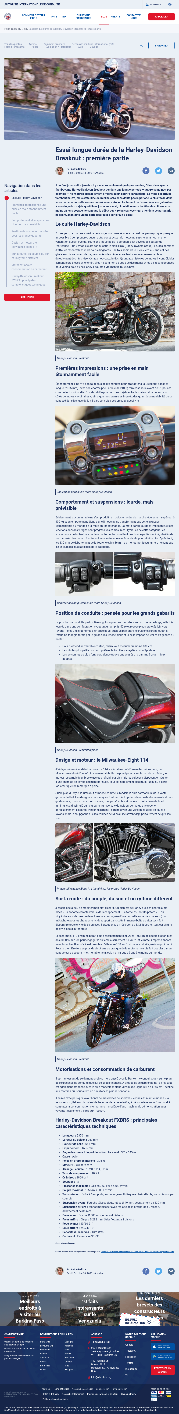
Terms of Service (61, 1389)
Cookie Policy (102, 1389)
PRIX (63, 16)
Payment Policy (119, 1389)
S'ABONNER (161, 45)
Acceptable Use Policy (82, 1389)
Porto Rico (45, 1366)
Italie (67, 1349)
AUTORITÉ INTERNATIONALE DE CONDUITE (32, 4)
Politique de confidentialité (55, 1399)
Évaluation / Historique (58, 46)
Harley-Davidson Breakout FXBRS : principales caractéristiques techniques (28, 280)
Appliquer (161, 16)
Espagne (69, 1342)
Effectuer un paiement (162, 1370)
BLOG (104, 16)
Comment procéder (54, 44)
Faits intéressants (14, 46)
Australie (44, 1357)
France (68, 1353)
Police (34, 46)
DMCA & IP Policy (50, 1394)
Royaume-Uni (46, 1346)
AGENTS (115, 16)
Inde (67, 1366)
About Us (46, 1389)
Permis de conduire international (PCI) (93, 44)
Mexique (69, 1346)
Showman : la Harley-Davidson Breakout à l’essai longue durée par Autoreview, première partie (137, 1252)
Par (76, 169)
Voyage (94, 46)
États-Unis (45, 1342)
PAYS (54, 16)
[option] (30, 1309)
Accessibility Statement (73, 1394)
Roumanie (45, 1349)
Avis (80, 46)
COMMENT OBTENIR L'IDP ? (33, 16)
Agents (33, 44)
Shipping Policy (128, 1394)
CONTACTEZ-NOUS (134, 16)
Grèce (42, 1361)
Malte (42, 1369)
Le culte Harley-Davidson (27, 198)
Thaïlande (69, 1357)
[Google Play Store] (163, 1356)
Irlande (43, 1353)
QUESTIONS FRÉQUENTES (83, 16)
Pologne (69, 1369)
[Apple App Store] (163, 1346)
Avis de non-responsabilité (16, 1407)
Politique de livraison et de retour (102, 1394)
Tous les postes (13, 44)
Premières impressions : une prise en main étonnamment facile (29, 209)
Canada (68, 1361)
